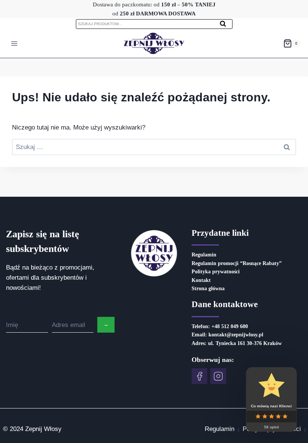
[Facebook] (199, 376)
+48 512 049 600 (229, 326)
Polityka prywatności (216, 271)
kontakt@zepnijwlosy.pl (235, 335)
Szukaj (225, 26)
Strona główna (208, 288)
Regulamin (204, 255)
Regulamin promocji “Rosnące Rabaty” (237, 263)
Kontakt (201, 280)
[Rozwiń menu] (14, 43)
